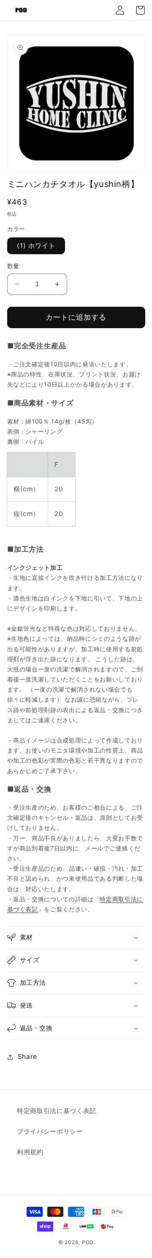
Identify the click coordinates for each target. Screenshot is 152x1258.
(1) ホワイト (36, 246)
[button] (76, 937)
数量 (13, 265)
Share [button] (27, 1057)
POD (88, 1242)
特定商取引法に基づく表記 (56, 1111)
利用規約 (30, 1152)
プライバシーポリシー (50, 1131)
